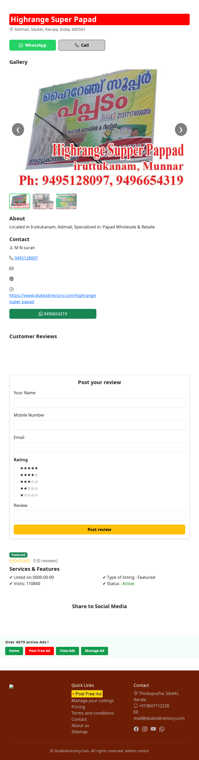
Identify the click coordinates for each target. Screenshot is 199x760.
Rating (21, 460)
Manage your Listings (93, 700)
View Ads (67, 650)
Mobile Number (29, 415)
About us (80, 725)
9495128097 (26, 258)
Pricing (78, 707)
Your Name (24, 393)
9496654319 (55, 314)
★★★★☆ (29, 475)
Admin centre (137, 750)
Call (85, 45)
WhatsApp (35, 45)
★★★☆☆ (29, 481)
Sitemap (80, 732)
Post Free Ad (39, 650)
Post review (99, 529)
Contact (79, 719)
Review (20, 505)
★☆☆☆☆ (29, 495)
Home (14, 650)
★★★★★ (29, 468)
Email (19, 437)
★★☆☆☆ (29, 488)
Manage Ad (94, 650)
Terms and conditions (93, 713)
